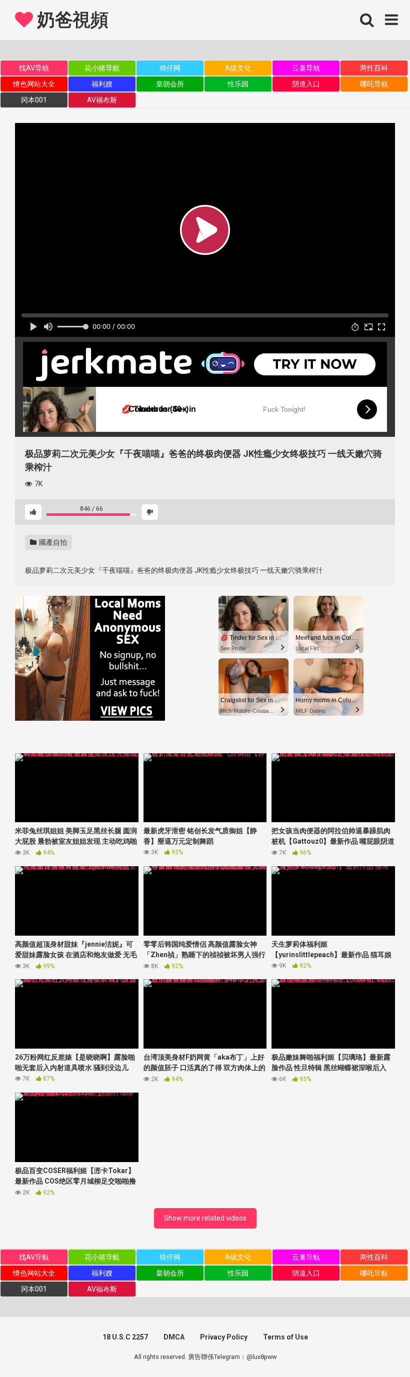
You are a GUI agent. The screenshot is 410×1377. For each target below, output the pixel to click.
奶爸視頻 (70, 19)
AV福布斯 (102, 100)
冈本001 (34, 100)
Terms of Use (285, 1337)
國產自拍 (52, 542)
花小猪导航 (102, 68)
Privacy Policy (224, 1337)
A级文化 (238, 68)
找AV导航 (34, 68)
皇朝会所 (170, 84)
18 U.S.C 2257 (125, 1337)
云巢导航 (306, 68)
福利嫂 (102, 84)
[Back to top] (376, 1347)
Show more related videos (205, 1218)
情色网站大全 (34, 84)
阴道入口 (306, 84)
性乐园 (238, 84)
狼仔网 (170, 68)
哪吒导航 (374, 84)
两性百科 (374, 68)
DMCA (174, 1337)
